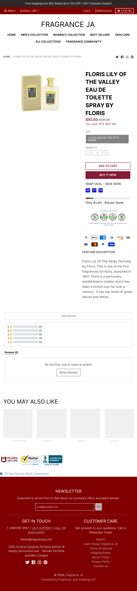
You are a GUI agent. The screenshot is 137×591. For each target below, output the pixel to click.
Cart (126, 10)
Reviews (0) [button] (11, 352)
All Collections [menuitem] (48, 41)
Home (6, 56)
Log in (86, 10)
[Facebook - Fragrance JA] (122, 56)
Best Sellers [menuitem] (100, 34)
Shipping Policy (101, 552)
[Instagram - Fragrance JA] (127, 56)
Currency (25, 10)
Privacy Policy (101, 561)
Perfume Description (98, 252)
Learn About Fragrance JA (101, 544)
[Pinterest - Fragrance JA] (132, 56)
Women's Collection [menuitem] (69, 34)
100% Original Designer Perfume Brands (34, 546)
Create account (103, 10)
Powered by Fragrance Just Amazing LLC (68, 579)
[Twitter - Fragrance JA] (117, 56)
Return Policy (100, 557)
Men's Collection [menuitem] (34, 34)
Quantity (91, 147)
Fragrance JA (68, 24)
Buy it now (108, 175)
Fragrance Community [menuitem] (84, 41)
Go (98, 506)
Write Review (68, 372)
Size (88, 131)
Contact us (101, 566)
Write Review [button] (68, 315)
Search (100, 539)
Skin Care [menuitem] (122, 34)
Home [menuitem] (11, 34)
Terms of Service (101, 548)
